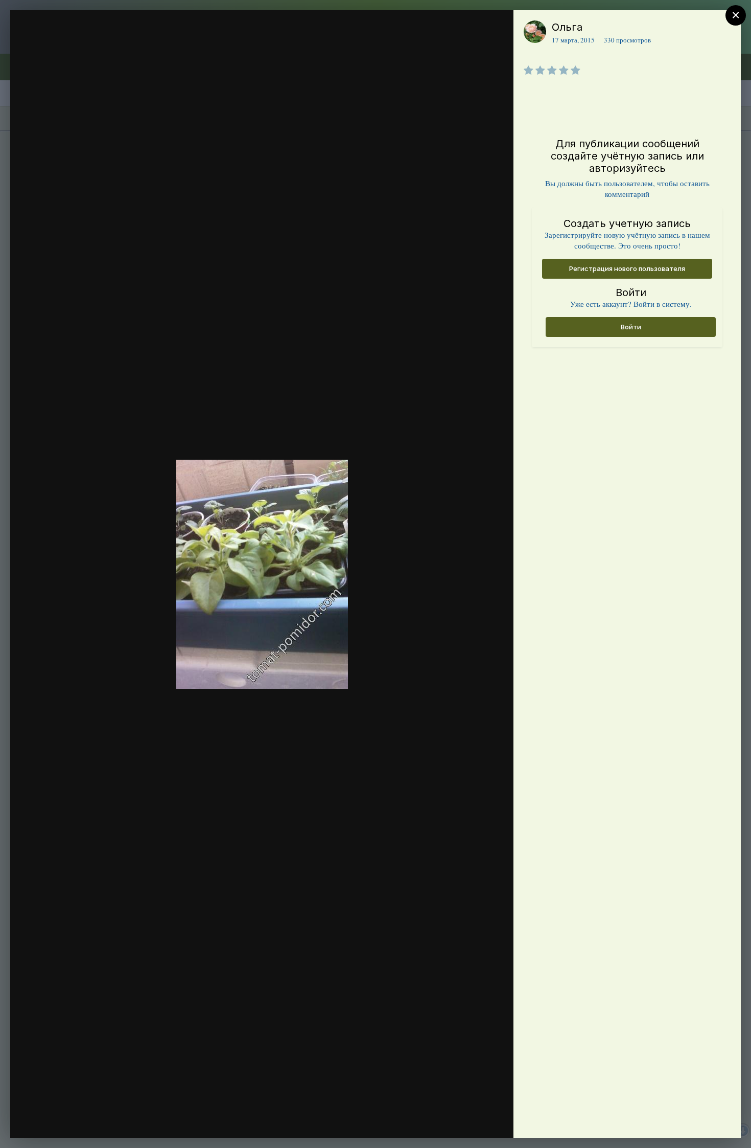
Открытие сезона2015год (104, 47)
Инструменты (468, 1119)
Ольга (567, 27)
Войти (631, 327)
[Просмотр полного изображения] (495, 28)
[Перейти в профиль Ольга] (535, 31)
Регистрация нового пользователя (627, 268)
